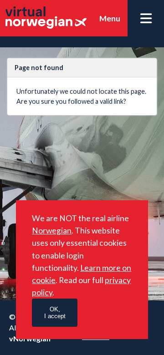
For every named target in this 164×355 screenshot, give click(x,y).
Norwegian (52, 230)
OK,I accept (55, 313)
